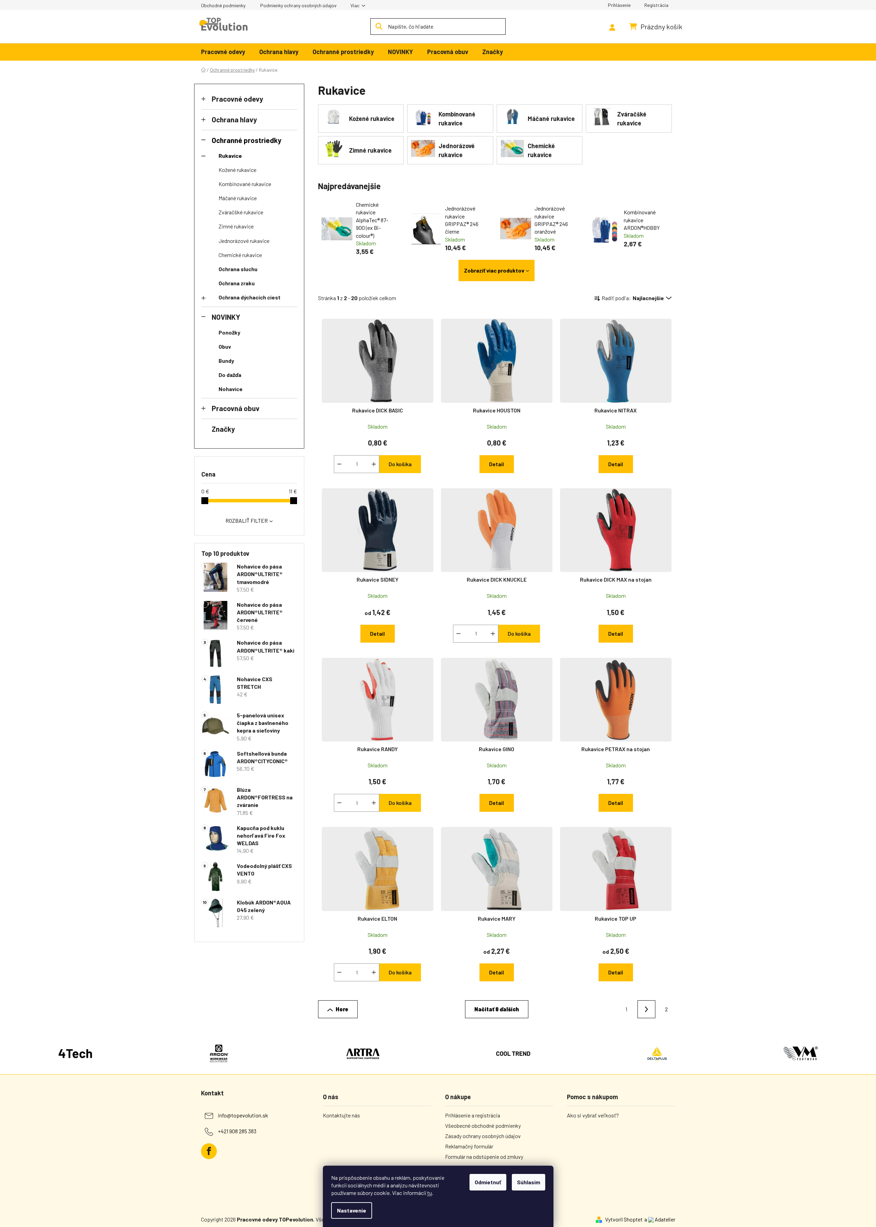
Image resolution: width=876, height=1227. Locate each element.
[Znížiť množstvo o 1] (339, 464)
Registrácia (656, 5)
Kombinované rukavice (245, 184)
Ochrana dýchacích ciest (250, 297)
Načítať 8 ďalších (496, 1009)
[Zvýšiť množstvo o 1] (374, 464)
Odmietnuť (488, 1182)
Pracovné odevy (237, 98)
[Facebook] (209, 1151)
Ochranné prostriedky (246, 140)
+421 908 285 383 (237, 1131)
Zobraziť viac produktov (494, 270)
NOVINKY (226, 317)
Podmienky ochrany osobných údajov (298, 5)
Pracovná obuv (236, 408)
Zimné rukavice (236, 226)
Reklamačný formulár (469, 1146)
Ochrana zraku (237, 283)
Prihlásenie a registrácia (472, 1115)
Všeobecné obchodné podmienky (483, 1125)
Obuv (225, 346)
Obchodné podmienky (223, 5)
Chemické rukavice (240, 255)
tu (429, 1192)
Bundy (226, 360)
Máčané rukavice (238, 198)
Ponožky (229, 332)
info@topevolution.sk (243, 1115)
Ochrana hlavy (234, 119)
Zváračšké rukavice (241, 212)
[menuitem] (223, 52)
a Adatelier (659, 1219)
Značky (223, 429)
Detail (496, 464)
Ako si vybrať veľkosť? (593, 1115)
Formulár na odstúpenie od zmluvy (484, 1156)
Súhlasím (528, 1182)
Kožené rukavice (237, 169)
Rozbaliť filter (246, 520)
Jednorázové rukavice (244, 240)
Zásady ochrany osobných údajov (483, 1136)
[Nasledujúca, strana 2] (646, 1009)
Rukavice (230, 155)
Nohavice (231, 389)
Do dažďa (230, 374)
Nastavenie (351, 1210)
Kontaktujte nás (341, 1115)
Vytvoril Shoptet (624, 1219)
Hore (342, 1009)
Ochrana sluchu (238, 269)
